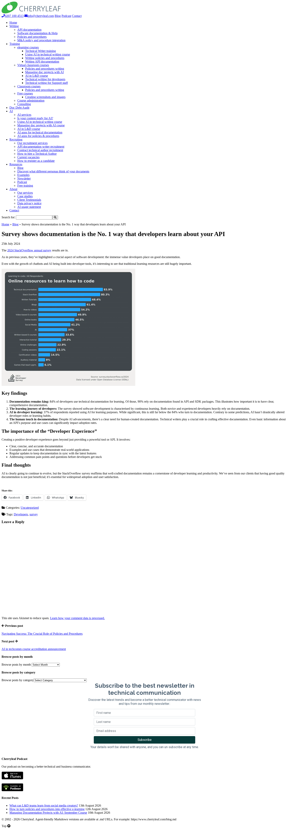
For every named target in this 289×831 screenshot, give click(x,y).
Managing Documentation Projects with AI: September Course (48, 812)
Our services (25, 192)
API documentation (29, 29)
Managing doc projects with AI (44, 72)
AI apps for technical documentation (39, 132)
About (13, 189)
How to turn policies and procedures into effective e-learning (47, 809)
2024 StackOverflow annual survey (29, 250)
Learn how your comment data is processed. (77, 618)
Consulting (24, 104)
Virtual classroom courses (33, 65)
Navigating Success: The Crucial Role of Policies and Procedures (42, 633)
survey (33, 514)
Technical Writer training (40, 51)
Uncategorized (30, 507)
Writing (14, 26)
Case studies (25, 196)
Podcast (66, 16)
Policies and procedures (32, 36)
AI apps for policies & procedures (38, 136)
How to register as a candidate (36, 160)
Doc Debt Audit (19, 107)
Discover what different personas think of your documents (53, 171)
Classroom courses (28, 86)
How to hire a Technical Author (37, 153)
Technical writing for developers (45, 79)
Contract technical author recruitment (40, 150)
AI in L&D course (36, 75)
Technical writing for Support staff (46, 82)
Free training (25, 185)
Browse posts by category (18, 680)
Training (14, 43)
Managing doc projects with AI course (41, 125)
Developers (21, 514)
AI (11, 111)
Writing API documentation (42, 61)
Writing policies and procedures (44, 58)
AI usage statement (29, 206)
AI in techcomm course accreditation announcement (34, 649)
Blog (58, 16)
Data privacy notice (29, 203)
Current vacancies (28, 157)
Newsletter (24, 178)
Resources (15, 164)
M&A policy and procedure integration (41, 40)
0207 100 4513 (14, 16)
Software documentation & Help (37, 33)
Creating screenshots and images (45, 97)
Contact (77, 16)
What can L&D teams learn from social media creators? (43, 805)
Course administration (30, 100)
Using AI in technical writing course (47, 54)
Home (13, 22)
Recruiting (15, 139)
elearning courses (28, 47)
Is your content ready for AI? (35, 118)
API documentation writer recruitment (40, 146)
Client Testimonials (29, 199)
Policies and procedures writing (44, 68)
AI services (24, 114)
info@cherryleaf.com (41, 16)
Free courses (25, 93)
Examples (23, 175)
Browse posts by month (16, 664)
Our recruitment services (32, 143)
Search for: (8, 217)
